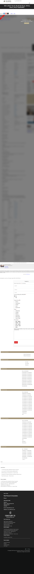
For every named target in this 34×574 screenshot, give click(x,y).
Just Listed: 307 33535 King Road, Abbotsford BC (9, 482)
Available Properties (6, 544)
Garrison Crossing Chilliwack (8, 523)
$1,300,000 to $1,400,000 (27, 401)
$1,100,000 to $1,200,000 (27, 398)
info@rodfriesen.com (10, 507)
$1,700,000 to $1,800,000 (27, 407)
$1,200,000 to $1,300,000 (27, 399)
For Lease (27, 363)
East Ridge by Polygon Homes (8, 537)
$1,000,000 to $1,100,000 (27, 396)
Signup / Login (27, 23)
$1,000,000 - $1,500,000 (26, 452)
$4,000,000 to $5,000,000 (27, 377)
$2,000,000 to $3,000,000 (27, 374)
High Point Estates (7, 524)
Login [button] (14, 13)
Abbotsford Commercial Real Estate (9, 522)
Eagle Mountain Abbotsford (8, 521)
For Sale (26, 362)
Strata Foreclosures (27, 355)
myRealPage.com (28, 274)
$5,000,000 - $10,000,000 (27, 456)
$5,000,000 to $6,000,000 (27, 378)
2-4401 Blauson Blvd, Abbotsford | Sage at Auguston (9, 481)
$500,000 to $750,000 (26, 393)
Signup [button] (11, 13)
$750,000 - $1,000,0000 (26, 450)
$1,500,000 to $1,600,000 (27, 404)
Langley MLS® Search (7, 542)
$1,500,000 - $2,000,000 (26, 453)
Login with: (1, 13)
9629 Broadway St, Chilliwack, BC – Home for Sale (9, 486)
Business (27, 364)
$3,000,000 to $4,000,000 (27, 375)
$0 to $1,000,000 (25, 371)
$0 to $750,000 (25, 420)
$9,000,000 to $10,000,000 (27, 384)
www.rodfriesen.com (11, 509)
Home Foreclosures (27, 354)
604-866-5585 (6, 266)
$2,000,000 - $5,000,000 (26, 455)
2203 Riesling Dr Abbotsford (5, 485)
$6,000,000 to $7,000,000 (27, 380)
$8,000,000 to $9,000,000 (27, 383)
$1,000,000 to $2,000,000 (27, 372)
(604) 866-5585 (7, 500)
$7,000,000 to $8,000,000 (27, 381)
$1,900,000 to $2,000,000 (27, 410)
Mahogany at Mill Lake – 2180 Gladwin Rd (7, 483)
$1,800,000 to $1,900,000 (27, 408)
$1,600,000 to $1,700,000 (27, 405)
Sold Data (5, 543)
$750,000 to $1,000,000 (26, 395)
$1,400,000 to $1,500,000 (27, 402)
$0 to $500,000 (25, 392)
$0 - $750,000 (25, 449)
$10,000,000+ (24, 386)
